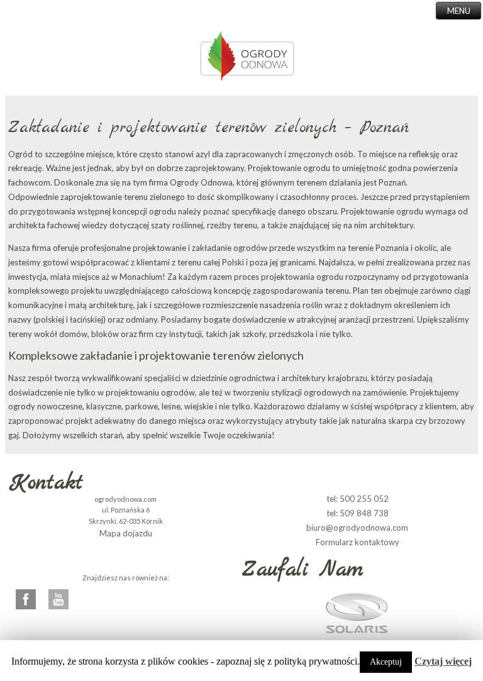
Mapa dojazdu (125, 533)
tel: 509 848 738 (357, 513)
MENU (458, 11)
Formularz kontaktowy (357, 542)
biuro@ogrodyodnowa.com (357, 528)
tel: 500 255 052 (357, 499)
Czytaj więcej (443, 661)
